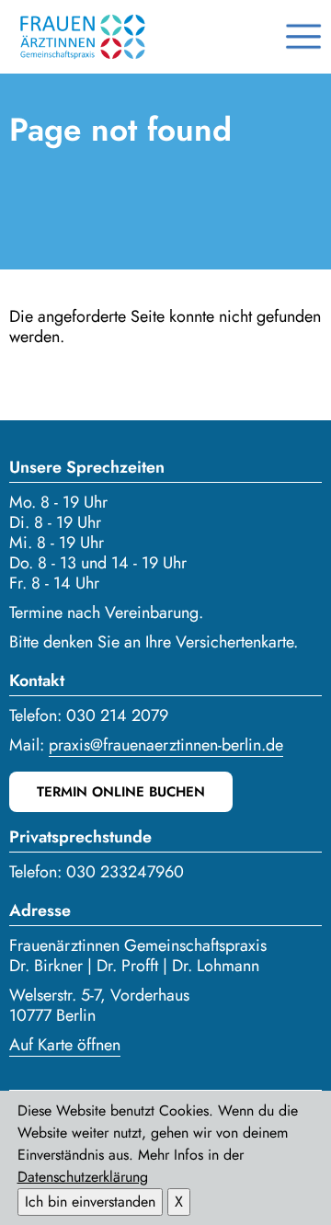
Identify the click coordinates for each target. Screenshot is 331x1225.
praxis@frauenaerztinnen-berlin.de (166, 745)
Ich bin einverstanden (90, 1201)
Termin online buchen (121, 792)
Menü (303, 37)
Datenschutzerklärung (82, 1176)
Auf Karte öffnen (64, 1045)
